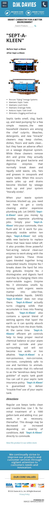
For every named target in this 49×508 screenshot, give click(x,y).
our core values (24, 476)
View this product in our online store (21, 443)
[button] (4, 4)
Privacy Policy (25, 494)
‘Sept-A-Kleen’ (23, 236)
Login (7, 450)
